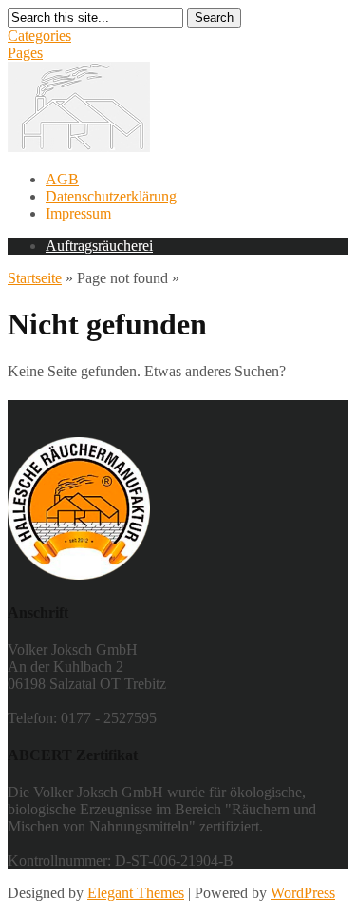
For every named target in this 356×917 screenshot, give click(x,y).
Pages (25, 53)
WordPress (303, 893)
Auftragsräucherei (99, 246)
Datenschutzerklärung (111, 196)
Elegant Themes (135, 893)
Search (214, 17)
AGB (62, 179)
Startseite (35, 278)
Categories (39, 36)
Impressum (78, 213)
